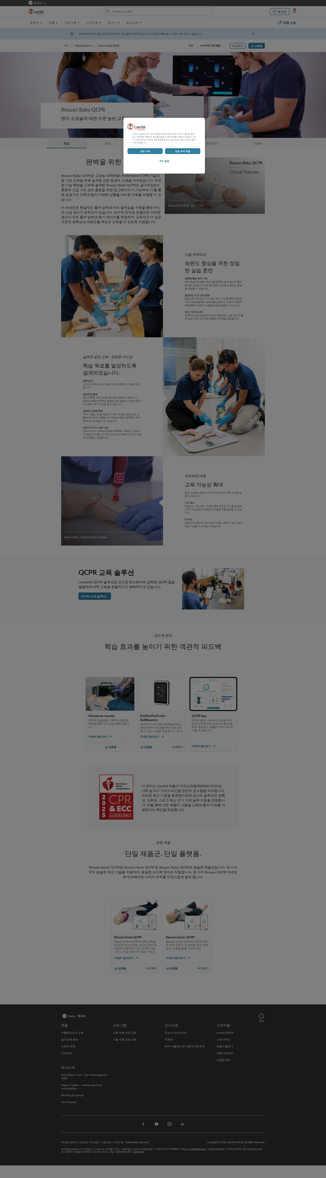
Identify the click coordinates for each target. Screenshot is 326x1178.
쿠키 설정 (164, 161)
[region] (164, 146)
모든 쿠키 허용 (182, 151)
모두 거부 (145, 151)
